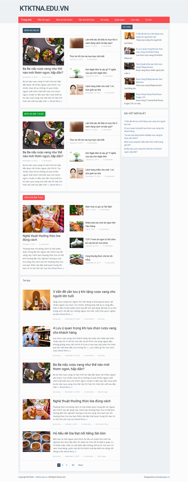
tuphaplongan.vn (162, 477)
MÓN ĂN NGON (31, 30)
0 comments (46, 77)
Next (80, 465)
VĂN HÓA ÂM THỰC (33, 197)
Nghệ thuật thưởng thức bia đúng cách (82, 401)
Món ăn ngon (44, 19)
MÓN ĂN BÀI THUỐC (34, 114)
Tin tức (148, 19)
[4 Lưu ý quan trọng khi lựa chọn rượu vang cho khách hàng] (36, 336)
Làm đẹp (135, 19)
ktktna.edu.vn (44, 8)
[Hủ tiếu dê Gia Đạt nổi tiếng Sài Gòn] (36, 441)
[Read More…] (56, 101)
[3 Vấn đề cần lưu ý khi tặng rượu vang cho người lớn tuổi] (36, 300)
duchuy (58, 319)
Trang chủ (26, 19)
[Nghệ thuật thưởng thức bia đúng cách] (36, 409)
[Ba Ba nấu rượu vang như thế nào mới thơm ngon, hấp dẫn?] (36, 373)
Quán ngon (120, 19)
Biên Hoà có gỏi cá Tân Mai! (98, 206)
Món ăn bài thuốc (64, 19)
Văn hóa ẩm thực (86, 19)
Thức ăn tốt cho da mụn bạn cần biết (87, 56)
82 (73, 465)
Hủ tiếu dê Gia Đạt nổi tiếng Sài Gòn (79, 433)
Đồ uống (105, 19)
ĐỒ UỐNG (127, 27)
